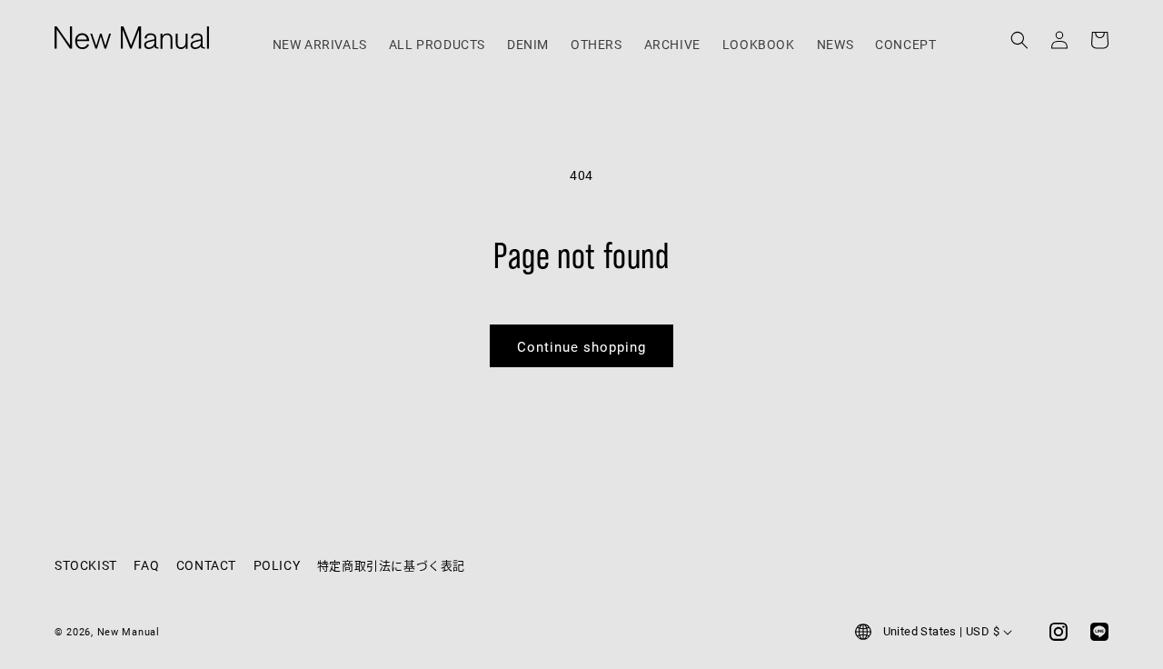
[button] (1019, 29)
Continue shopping (581, 346)
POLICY (277, 565)
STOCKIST (86, 565)
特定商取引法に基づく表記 (391, 565)
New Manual (128, 631)
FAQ (146, 565)
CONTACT (206, 565)
